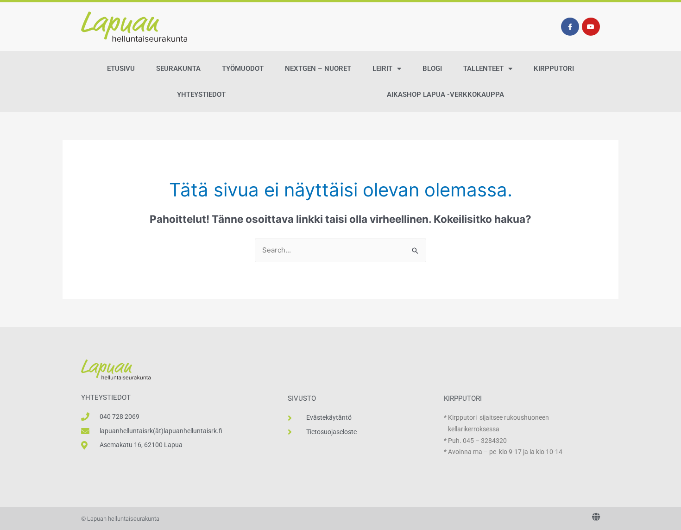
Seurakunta (178, 68)
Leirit (382, 68)
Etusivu (121, 68)
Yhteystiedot (201, 94)
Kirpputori (554, 68)
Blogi (432, 68)
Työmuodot (243, 68)
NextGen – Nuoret (318, 68)
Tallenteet (483, 68)
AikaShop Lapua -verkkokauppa (445, 94)
